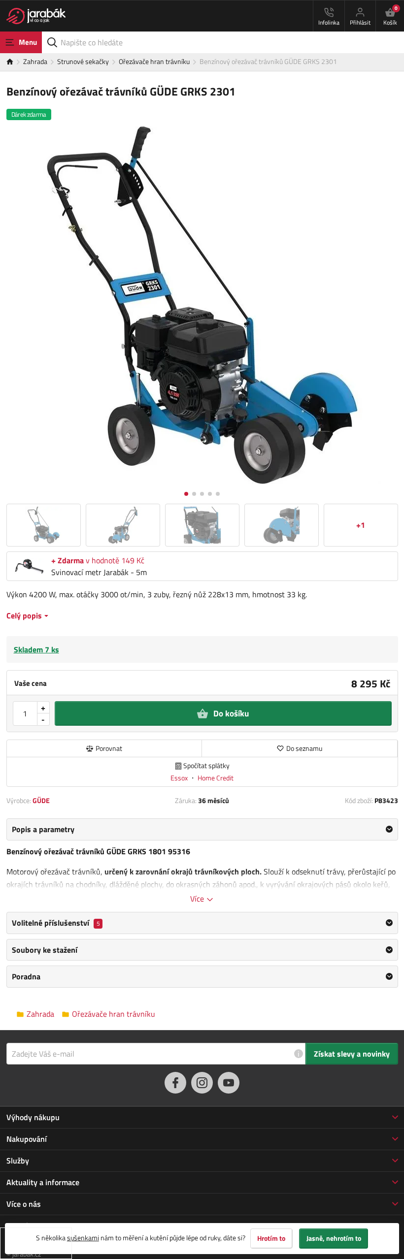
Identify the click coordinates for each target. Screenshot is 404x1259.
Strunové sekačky (83, 61)
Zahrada (35, 61)
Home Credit (216, 778)
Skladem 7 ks (36, 649)
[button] (186, 494)
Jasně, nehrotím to (333, 1238)
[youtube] (228, 1083)
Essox (179, 778)
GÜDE (41, 800)
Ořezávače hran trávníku (154, 61)
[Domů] (14, 62)
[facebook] (175, 1083)
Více (198, 898)
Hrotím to (271, 1238)
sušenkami (83, 1237)
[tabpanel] (202, 861)
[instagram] (202, 1083)
